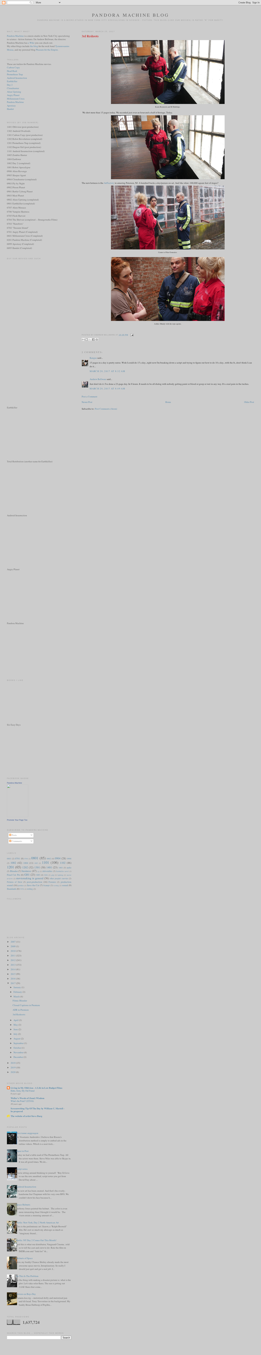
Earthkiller (12, 81)
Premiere (52, 882)
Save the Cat (33, 885)
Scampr (46, 885)
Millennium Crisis (16, 98)
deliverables (47, 871)
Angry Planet (13, 95)
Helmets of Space (24, 1258)
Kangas (93, 357)
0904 (58, 858)
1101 (45, 862)
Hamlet (10, 109)
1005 (36, 863)
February (18, 991)
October (17, 1047)
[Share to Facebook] (93, 339)
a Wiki (31, 42)
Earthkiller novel (62, 871)
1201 (10, 866)
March (16, 996)
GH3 (38, 875)
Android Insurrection (17, 77)
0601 (9, 858)
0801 (34, 857)
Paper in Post (22, 1151)
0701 (17, 858)
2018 (13, 1062)
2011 (13, 955)
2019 (13, 1067)
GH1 (27, 874)
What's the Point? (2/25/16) (22, 1101)
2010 (13, 950)
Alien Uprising (14, 91)
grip (52, 875)
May (15, 1024)
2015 (13, 974)
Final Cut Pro (13, 874)
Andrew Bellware (98, 379)
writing (30, 889)
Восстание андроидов (27, 1133)
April (16, 1020)
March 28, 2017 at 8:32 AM (107, 371)
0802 (49, 858)
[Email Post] (131, 335)
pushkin (21, 885)
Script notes (22, 1169)
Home (168, 402)
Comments (16, 841)
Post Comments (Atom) (106, 408)
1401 (49, 867)
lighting (60, 875)
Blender (14, 871)
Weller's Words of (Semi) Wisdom (27, 1098)
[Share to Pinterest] (97, 339)
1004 (25, 862)
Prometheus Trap (15, 74)
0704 (26, 858)
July (15, 1033)
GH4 (46, 875)
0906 (69, 858)
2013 (13, 964)
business (26, 871)
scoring (56, 885)
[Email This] (83, 339)
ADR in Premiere (21, 1009)
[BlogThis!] (86, 339)
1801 (61, 867)
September (18, 1043)
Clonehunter (13, 88)
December (18, 1057)
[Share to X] (90, 339)
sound (65, 885)
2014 (13, 969)
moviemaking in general (29, 878)
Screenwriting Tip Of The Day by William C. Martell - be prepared (37, 1110)
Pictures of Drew (14, 882)
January (17, 987)
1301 (37, 867)
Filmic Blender (20, 1000)
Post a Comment (89, 396)
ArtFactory (109, 182)
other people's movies (59, 878)
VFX (22, 889)
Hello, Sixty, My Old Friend (22, 1090)
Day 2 (10, 84)
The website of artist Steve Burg (26, 1116)
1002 (13, 862)
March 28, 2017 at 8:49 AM (107, 388)
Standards (11, 888)
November (18, 1052)
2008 (13, 946)
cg (38, 871)
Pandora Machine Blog (130, 15)
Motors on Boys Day (26, 1294)
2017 (13, 983)
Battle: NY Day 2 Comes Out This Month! (36, 1240)
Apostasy (11, 105)
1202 (25, 867)
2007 (13, 941)
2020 (13, 1072)
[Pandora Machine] (17, 816)
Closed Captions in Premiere (26, 1005)
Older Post (249, 402)
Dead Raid (12, 71)
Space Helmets (23, 1204)
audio (69, 867)
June (15, 1029)
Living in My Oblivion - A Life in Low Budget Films (36, 1087)
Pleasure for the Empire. (47, 49)
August (17, 1038)
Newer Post (87, 402)
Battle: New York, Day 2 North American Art (37, 1222)
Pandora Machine (15, 35)
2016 (13, 978)
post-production (34, 881)
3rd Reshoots (90, 36)
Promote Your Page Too (17, 820)
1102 (63, 862)
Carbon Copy (13, 67)
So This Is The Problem (27, 1276)
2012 (13, 960)
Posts (14, 835)
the (32, 46)
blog (36, 46)
